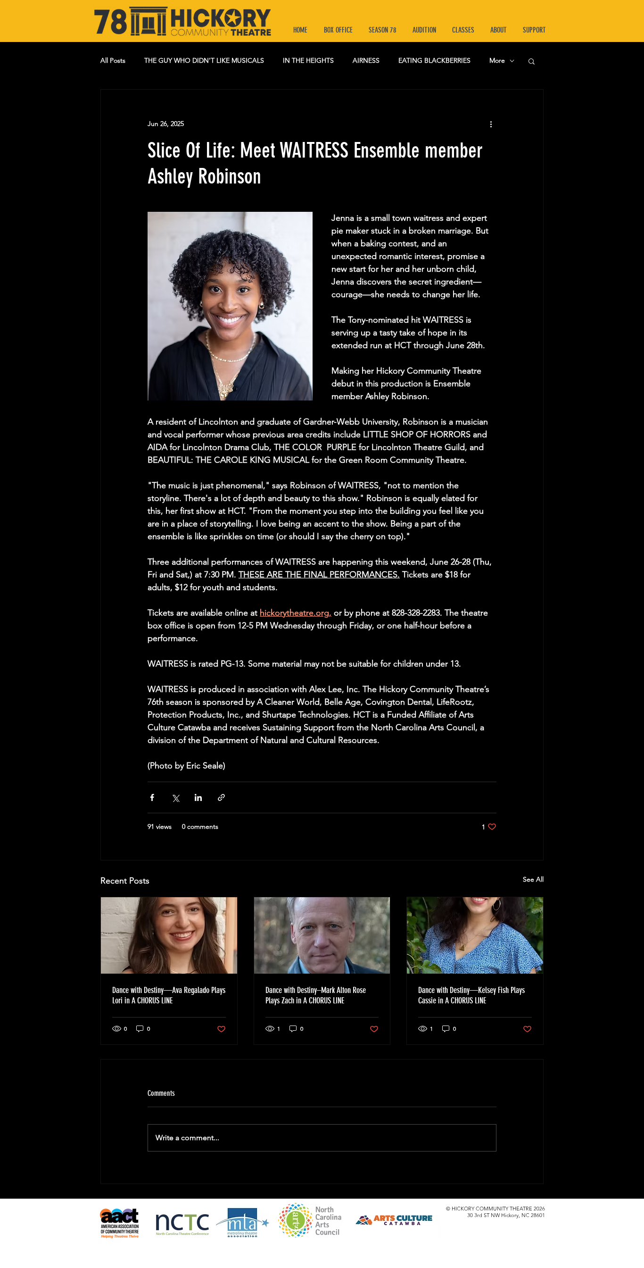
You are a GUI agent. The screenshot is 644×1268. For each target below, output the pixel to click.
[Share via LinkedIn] (198, 797)
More (497, 60)
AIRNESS (366, 60)
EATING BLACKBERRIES (434, 60)
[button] (531, 61)
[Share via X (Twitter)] (175, 797)
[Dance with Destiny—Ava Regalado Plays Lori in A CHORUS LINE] (169, 935)
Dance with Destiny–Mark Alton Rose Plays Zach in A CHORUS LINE (315, 995)
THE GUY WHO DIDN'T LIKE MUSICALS (204, 60)
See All (533, 879)
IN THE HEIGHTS (308, 60)
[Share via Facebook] (152, 797)
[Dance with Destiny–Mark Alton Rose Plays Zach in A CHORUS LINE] (322, 935)
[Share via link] (221, 797)
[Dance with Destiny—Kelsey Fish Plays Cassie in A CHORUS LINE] (475, 935)
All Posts (112, 60)
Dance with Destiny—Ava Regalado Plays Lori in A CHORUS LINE (168, 995)
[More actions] (490, 123)
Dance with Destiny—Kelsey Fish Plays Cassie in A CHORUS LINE (471, 995)
